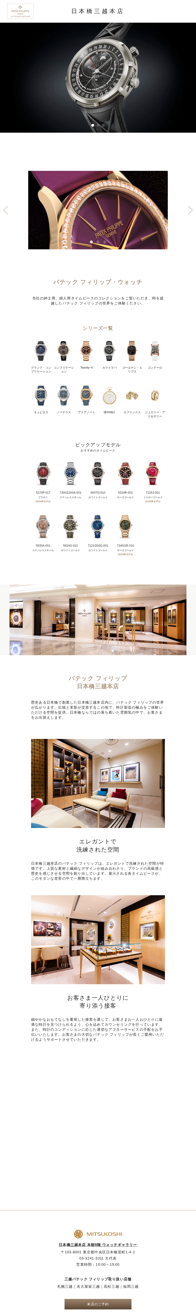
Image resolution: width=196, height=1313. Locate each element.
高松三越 (111, 1286)
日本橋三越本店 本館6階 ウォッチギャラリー (98, 1245)
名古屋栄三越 (88, 1286)
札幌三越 (65, 1286)
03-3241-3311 (98, 1258)
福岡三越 (131, 1286)
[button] (92, 125)
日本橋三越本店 (98, 11)
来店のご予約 (98, 1304)
